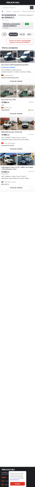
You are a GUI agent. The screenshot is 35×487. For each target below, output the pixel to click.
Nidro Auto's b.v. (5, 184)
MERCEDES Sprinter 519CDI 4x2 (11, 132)
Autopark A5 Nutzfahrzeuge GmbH (10, 77)
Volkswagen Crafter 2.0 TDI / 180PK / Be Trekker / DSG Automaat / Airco (17, 168)
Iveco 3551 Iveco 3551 (8, 99)
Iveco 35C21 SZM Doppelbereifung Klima (14, 65)
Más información (14, 480)
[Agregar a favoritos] (32, 81)
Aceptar (17, 484)
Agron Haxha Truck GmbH (7, 145)
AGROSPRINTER (5, 110)
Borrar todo (13, 34)
